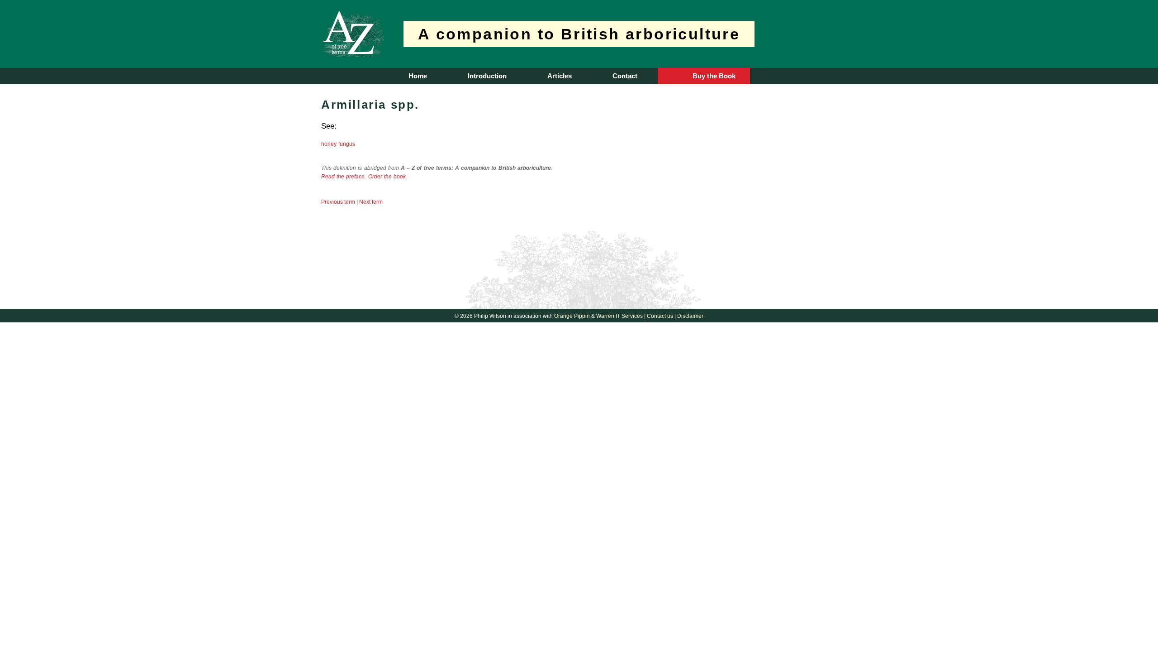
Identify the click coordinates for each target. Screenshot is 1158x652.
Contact (624, 76)
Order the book (387, 176)
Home (417, 76)
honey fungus (338, 144)
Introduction (487, 76)
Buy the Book (714, 76)
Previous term (338, 202)
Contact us (660, 316)
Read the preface (343, 176)
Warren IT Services (619, 316)
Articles (559, 76)
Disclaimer (690, 316)
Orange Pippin (572, 316)
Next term (371, 202)
